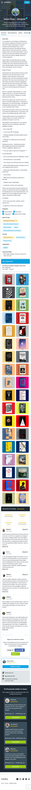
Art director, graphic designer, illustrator (14, 265)
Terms (2, 783)
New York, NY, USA (10, 676)
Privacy (6, 783)
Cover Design (8, 211)
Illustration (18, 211)
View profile (15, 717)
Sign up (14, 654)
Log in (27, 2)
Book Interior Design (20, 214)
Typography (8, 214)
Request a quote (15, 666)
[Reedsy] (7, 2)
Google (9, 650)
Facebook (18, 650)
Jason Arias (10, 661)
